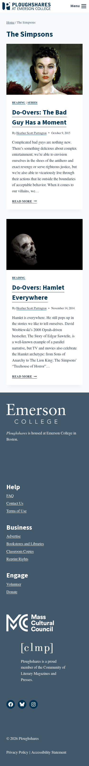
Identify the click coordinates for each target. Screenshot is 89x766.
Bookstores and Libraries (25, 543)
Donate (11, 591)
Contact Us (14, 503)
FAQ (10, 495)
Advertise (13, 535)
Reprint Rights (17, 558)
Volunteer (13, 584)
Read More (24, 201)
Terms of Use (16, 510)
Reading (18, 102)
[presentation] (44, 69)
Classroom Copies (20, 551)
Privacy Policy (17, 752)
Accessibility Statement (48, 752)
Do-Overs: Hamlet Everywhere (38, 292)
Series (32, 102)
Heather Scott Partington (31, 133)
